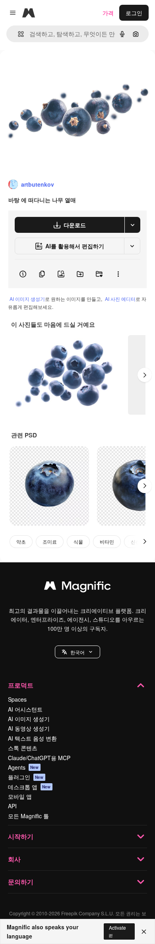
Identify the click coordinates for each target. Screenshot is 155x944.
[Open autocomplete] (18, 34)
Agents (23, 767)
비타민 (107, 541)
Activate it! (117, 931)
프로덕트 (20, 685)
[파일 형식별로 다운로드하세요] (132, 225)
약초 (21, 541)
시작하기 (20, 836)
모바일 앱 (20, 796)
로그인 (134, 13)
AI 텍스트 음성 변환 (32, 738)
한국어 (77, 652)
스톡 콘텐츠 (22, 748)
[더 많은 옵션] (118, 274)
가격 (108, 13)
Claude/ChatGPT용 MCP (39, 758)
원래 (46, 68)
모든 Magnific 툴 (28, 816)
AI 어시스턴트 (25, 709)
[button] (77, 652)
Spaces (17, 699)
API (12, 806)
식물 (78, 541)
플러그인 (26, 777)
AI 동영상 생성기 (29, 728)
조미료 (50, 541)
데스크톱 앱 (29, 787)
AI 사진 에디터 (120, 298)
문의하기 (20, 881)
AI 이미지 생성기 (27, 298)
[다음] (145, 375)
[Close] (144, 931)
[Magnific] (77, 587)
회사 (14, 859)
